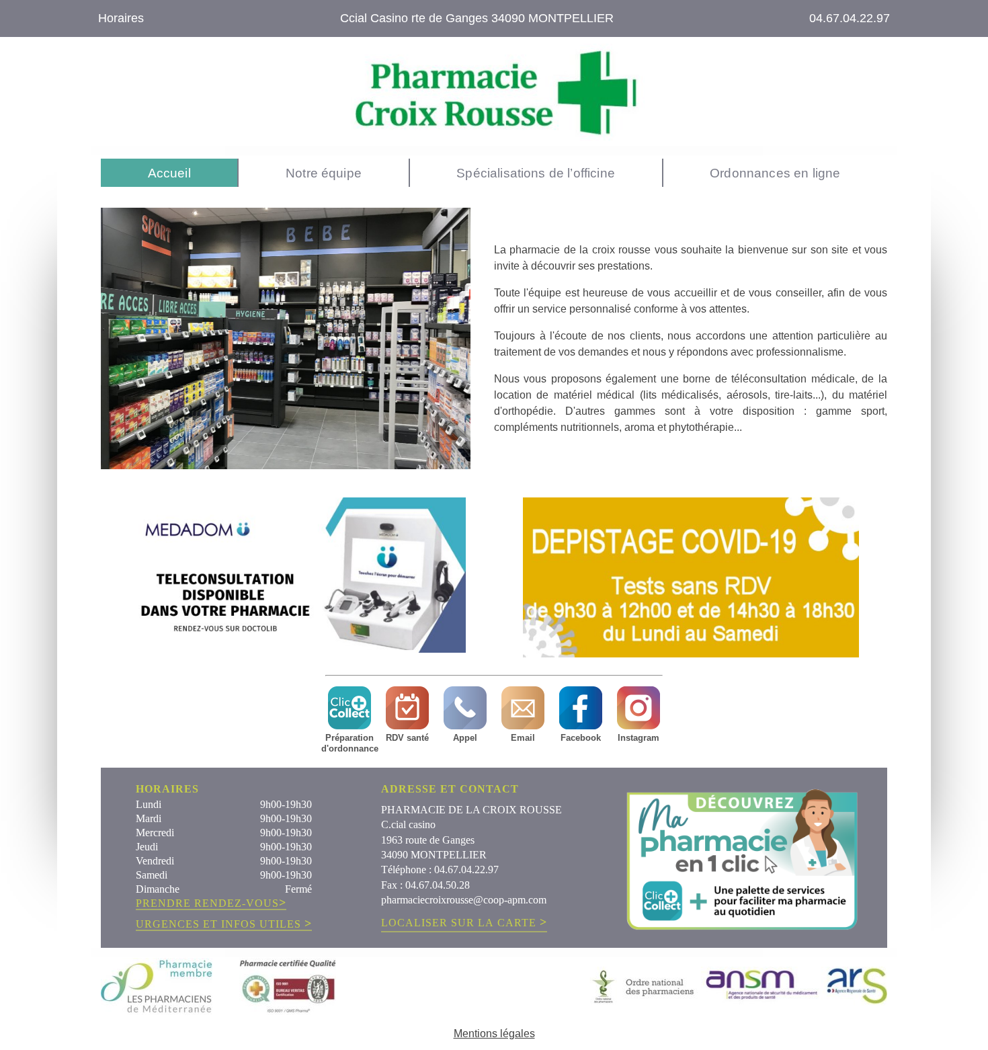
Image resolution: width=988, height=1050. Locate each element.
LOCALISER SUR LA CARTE (464, 922)
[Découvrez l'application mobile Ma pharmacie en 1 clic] (742, 858)
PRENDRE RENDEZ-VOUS (211, 903)
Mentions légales (494, 1033)
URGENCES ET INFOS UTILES (224, 924)
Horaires (121, 18)
